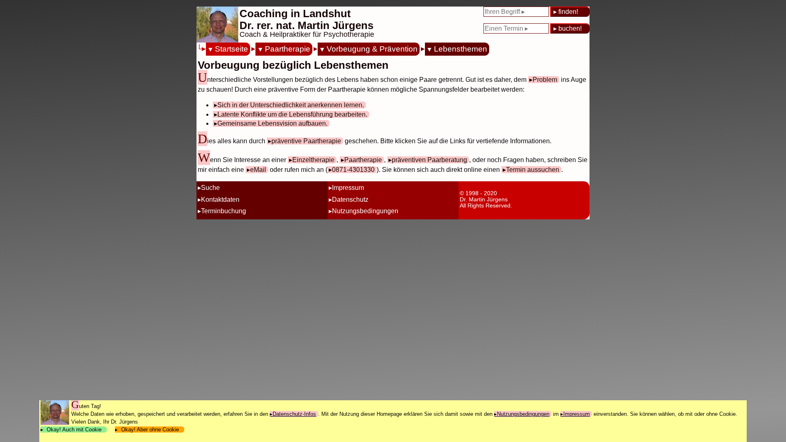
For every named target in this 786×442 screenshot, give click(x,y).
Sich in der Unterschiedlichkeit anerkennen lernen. (290, 104)
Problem (545, 79)
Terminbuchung (223, 210)
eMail (258, 169)
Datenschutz (350, 199)
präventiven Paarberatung (429, 159)
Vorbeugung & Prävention (372, 49)
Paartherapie (287, 49)
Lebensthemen (460, 49)
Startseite (231, 49)
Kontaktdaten (220, 199)
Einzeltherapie (313, 159)
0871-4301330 (353, 169)
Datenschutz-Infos (294, 414)
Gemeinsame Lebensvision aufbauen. (272, 123)
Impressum (348, 187)
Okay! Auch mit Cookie (74, 429)
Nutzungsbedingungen (365, 210)
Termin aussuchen (532, 169)
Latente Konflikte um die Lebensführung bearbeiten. (292, 114)
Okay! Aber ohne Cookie (150, 429)
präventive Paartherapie (306, 141)
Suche (210, 187)
